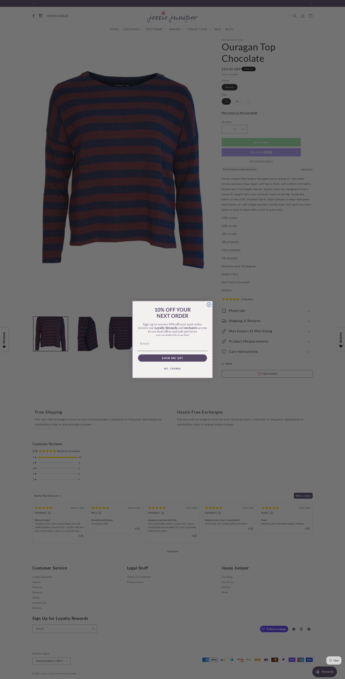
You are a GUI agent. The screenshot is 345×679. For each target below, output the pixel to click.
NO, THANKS (172, 368)
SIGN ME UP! (172, 358)
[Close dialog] (209, 304)
